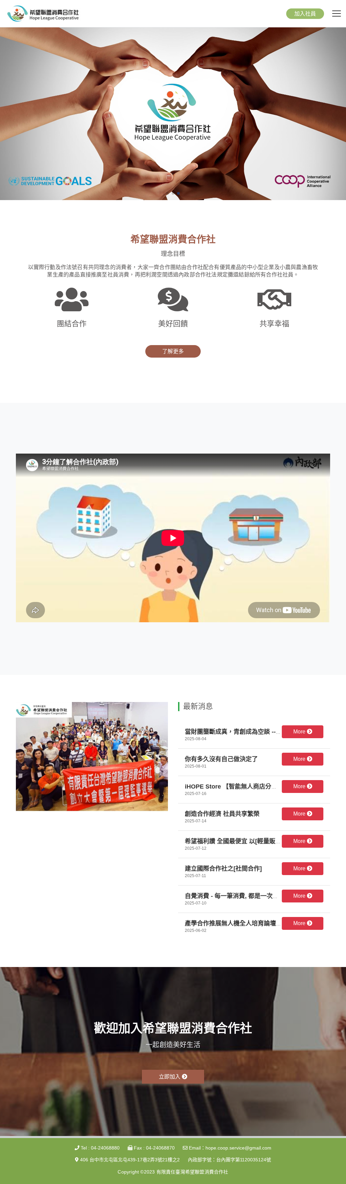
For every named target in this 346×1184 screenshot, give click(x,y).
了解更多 (173, 351)
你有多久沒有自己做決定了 (221, 759)
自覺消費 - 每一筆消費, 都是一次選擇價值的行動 (250, 896)
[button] (167, 193)
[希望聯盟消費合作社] (43, 13)
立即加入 (170, 1077)
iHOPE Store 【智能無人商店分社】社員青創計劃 (252, 786)
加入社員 (305, 14)
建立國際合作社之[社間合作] (223, 868)
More (300, 731)
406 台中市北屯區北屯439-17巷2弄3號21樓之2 (129, 1159)
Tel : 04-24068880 (99, 1148)
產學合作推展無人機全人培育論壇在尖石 (239, 923)
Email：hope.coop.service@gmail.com (229, 1148)
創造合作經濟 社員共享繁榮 (222, 814)
